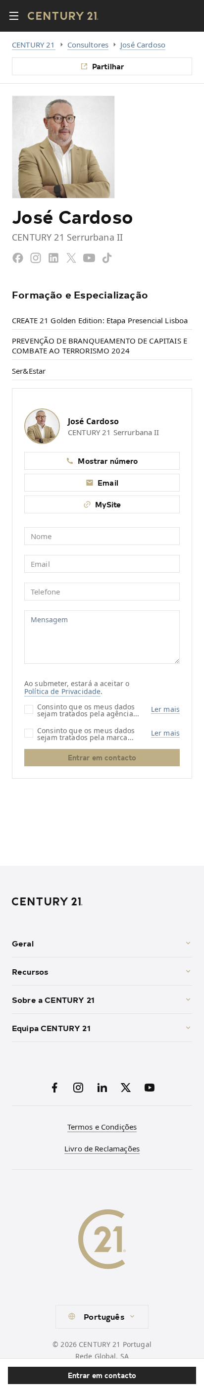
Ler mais (165, 709)
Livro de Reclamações (102, 1148)
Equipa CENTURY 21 (51, 1027)
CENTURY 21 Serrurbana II (113, 432)
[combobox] (101, 1317)
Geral (23, 943)
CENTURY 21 (33, 45)
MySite (108, 504)
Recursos (30, 971)
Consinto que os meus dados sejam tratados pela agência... (88, 709)
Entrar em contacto (102, 1375)
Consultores (88, 45)
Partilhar (108, 66)
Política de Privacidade (62, 691)
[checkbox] (28, 709)
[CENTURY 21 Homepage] (102, 901)
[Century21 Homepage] (63, 16)
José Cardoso (142, 45)
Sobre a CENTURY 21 (53, 999)
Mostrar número (108, 460)
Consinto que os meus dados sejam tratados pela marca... (86, 733)
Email (108, 482)
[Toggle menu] (14, 16)
